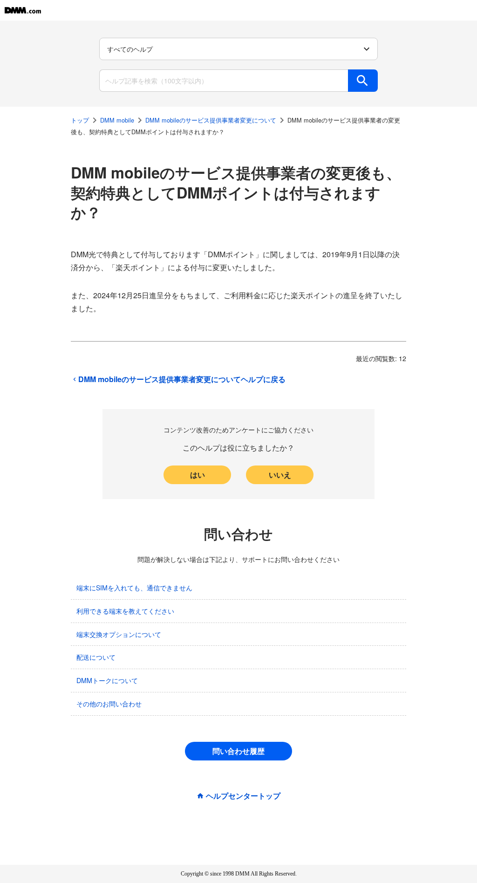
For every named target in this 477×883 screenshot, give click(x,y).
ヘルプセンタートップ (243, 796)
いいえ (280, 474)
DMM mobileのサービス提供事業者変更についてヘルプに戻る (182, 379)
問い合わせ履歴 (238, 751)
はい (197, 474)
